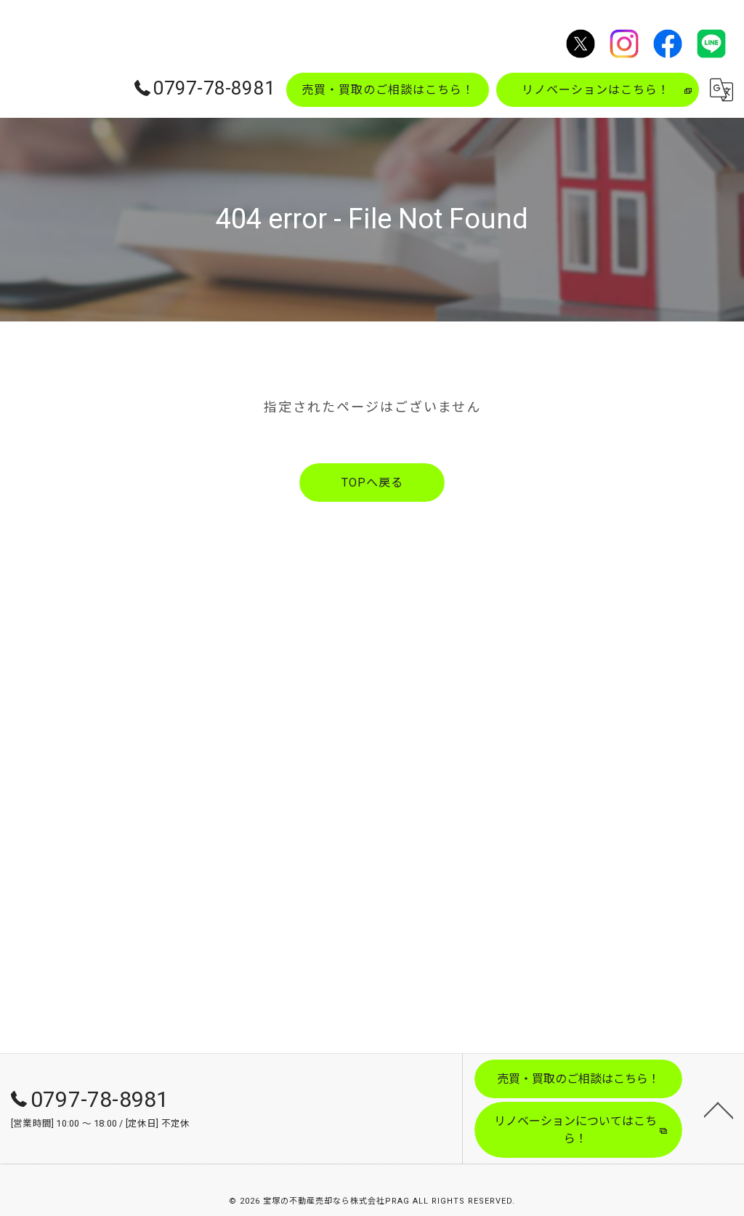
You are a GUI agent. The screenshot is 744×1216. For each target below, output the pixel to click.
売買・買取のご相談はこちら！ (388, 90)
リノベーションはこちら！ (596, 90)
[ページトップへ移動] (718, 1109)
